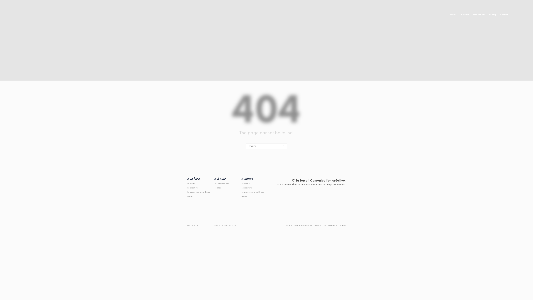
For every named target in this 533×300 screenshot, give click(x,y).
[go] (283, 146)
